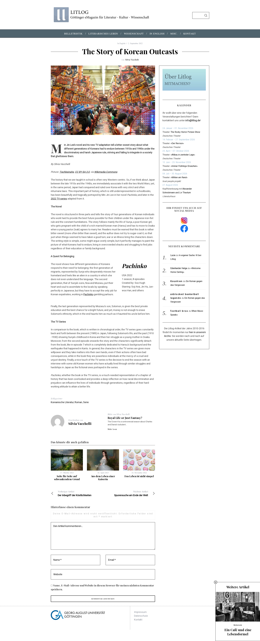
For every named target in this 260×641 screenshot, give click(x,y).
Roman (78, 402)
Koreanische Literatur (62, 402)
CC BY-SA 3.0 (82, 171)
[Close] (215, 582)
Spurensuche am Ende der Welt (131, 493)
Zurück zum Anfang (196, 635)
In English (121, 43)
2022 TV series (59, 198)
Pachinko (88, 294)
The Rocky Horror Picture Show (185, 132)
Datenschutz (141, 615)
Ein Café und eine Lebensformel (237, 632)
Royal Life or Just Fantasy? (125, 418)
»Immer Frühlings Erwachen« (184, 166)
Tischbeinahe (66, 171)
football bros (179, 311)
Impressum (140, 612)
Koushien (176, 281)
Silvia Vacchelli (132, 59)
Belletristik (238, 625)
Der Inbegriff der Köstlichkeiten (74, 493)
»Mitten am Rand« (179, 177)
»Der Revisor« (177, 143)
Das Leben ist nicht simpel (139, 476)
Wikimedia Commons (105, 171)
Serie (86, 402)
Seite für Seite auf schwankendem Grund (67, 478)
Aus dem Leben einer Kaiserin (103, 478)
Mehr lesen (112, 429)
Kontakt (138, 619)
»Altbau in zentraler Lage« (183, 154)
